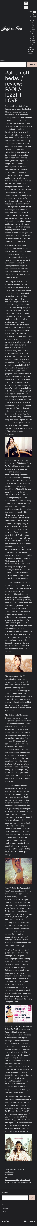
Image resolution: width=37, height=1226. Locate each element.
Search (3, 61)
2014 (17, 1180)
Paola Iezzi (24, 1182)
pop (30, 1182)
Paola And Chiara (15, 1182)
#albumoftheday (10, 1180)
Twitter (4, 1211)
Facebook (5, 1208)
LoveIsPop (5, 1221)
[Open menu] (26, 3)
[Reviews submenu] (34, 12)
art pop (22, 1180)
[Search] (32, 1197)
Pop (6, 1172)
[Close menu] (26, 7)
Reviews (10, 1172)
